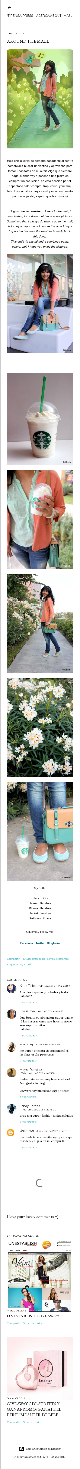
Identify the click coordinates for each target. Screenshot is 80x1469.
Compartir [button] (13, 958)
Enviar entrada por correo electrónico (46, 958)
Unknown (27, 1131)
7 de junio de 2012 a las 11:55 (43, 1044)
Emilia (24, 1011)
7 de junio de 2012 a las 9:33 (47, 1011)
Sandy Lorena (30, 1106)
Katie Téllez (28, 986)
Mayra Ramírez (31, 1070)
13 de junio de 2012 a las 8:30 (53, 1130)
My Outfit (26, 964)
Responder (28, 1002)
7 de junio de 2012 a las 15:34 (38, 1073)
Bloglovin (53, 943)
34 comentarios (32, 1323)
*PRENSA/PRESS (20, 16)
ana (22, 1044)
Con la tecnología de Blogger (43, 1448)
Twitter (40, 943)
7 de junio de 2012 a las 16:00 (38, 1109)
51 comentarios (32, 1422)
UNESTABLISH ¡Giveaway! (33, 1316)
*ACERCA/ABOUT (48, 16)
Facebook (26, 943)
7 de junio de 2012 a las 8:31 (54, 985)
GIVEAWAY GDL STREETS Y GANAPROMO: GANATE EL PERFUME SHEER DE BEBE (34, 1409)
